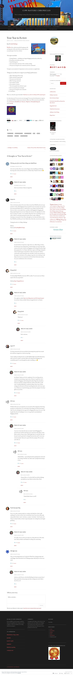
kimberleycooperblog (15, 508)
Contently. (11, 103)
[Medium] (61, 67)
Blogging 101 (56, 204)
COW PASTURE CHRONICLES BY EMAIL (57, 139)
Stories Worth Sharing (54, 217)
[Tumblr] (63, 67)
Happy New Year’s (53, 105)
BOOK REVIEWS (19, 29)
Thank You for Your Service (55, 109)
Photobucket (52, 635)
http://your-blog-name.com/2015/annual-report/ (34, 298)
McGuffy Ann (13, 551)
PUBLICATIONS (29, 29)
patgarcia (12, 199)
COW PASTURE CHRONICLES (36, 10)
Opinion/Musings (59, 211)
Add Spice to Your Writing (54, 112)
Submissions (61, 217)
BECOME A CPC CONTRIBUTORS (43, 26)
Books (60, 204)
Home (9, 26)
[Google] (65, 67)
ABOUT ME (31, 26)
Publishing (59, 212)
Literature (58, 209)
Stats (38, 133)
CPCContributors (53, 206)
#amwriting (10, 133)
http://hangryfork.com (19, 281)
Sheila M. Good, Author (20, 182)
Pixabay (51, 632)
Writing (10, 129)
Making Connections (53, 94)
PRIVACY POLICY (23, 26)
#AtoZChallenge (13, 44)
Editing (58, 206)
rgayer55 (12, 346)
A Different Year (53, 91)
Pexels (51, 633)
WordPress (9, 47)
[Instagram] (53, 67)
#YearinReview (28, 133)
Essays (62, 206)
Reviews (51, 216)
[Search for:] (58, 83)
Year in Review (24, 135)
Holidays (62, 207)
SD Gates (12, 401)
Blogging (52, 204)
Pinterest (23, 101)
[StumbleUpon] (59, 67)
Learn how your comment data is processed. (32, 608)
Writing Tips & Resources (41, 29)
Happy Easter (52, 115)
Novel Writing (52, 211)
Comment (41, 605)
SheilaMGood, (18, 101)
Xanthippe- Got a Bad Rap (12, 147)
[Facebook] (51, 67)
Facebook (12, 101)
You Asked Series (53, 29)
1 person (15, 173)
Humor (54, 209)
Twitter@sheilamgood (35, 101)
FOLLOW (53, 148)
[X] (57, 67)
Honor (51, 209)
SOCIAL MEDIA (56, 26)
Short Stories (55, 216)
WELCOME (15, 26)
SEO (34, 133)
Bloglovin (28, 101)
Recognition (54, 214)
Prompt (51, 212)
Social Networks (62, 216)
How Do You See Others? (54, 98)
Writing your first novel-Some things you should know (23, 163)
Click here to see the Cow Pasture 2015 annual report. (34, 94)
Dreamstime (52, 630)
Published (55, 212)
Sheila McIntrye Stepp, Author (21, 40)
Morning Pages (63, 209)
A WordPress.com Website (13, 666)
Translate (58, 75)
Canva (51, 629)
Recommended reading (61, 214)
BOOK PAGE (10, 29)
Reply (11, 176)
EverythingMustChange (20, 227)
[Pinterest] (55, 67)
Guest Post (59, 207)
